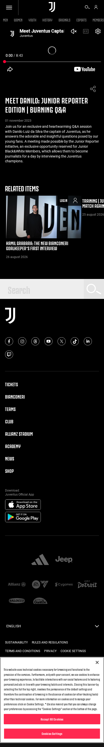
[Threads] (35, 341)
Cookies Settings (52, 733)
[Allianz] (17, 585)
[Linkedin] (88, 341)
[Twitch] (9, 354)
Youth (32, 19)
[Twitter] (62, 341)
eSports (81, 19)
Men (5, 19)
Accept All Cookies (52, 719)
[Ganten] (40, 601)
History (47, 19)
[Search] (87, 8)
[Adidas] (40, 560)
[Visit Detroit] (87, 584)
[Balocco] (17, 601)
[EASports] (40, 584)
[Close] (97, 662)
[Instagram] (22, 341)
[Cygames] (63, 585)
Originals (64, 19)
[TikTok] (75, 341)
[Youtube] (48, 341)
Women (18, 19)
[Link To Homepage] (52, 7)
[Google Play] (23, 517)
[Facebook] (9, 341)
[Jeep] (64, 560)
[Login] (96, 8)
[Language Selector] (97, 627)
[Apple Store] (23, 504)
